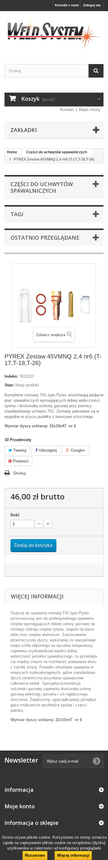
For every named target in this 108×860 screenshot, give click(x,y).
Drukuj (20, 473)
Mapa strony (89, 109)
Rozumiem (35, 855)
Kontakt (67, 109)
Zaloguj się (91, 5)
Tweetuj (19, 450)
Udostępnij (47, 450)
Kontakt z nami (67, 5)
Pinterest (20, 461)
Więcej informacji (73, 855)
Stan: (9, 385)
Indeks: (11, 376)
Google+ (78, 450)
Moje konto (19, 806)
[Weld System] (54, 32)
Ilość (15, 515)
